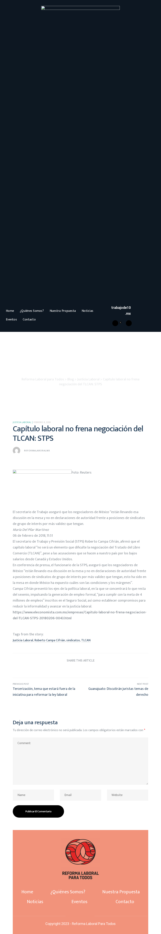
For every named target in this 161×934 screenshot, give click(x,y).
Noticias (87, 311)
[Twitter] (80, 915)
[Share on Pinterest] (95, 670)
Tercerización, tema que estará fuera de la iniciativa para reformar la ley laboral (46, 690)
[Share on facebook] (58, 670)
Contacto (29, 319)
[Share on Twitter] (66, 670)
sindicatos (73, 640)
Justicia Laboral (22, 422)
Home (10, 311)
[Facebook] (115, 323)
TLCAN (86, 640)
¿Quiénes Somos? (32, 311)
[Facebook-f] (73, 915)
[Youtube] (129, 323)
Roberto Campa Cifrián (49, 640)
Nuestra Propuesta (63, 311)
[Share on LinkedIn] (73, 670)
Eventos (11, 319)
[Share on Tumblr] (80, 670)
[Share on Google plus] (88, 670)
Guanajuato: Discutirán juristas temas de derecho (114, 690)
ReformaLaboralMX (37, 451)
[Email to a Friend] (102, 670)
